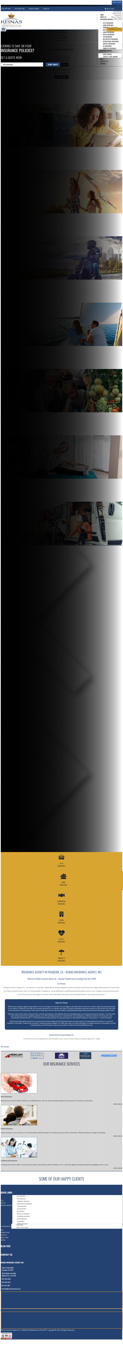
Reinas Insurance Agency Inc (10, 1330)
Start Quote (53, 64)
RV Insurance (20, 1221)
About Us (103, 17)
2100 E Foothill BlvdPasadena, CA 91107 (8, 1269)
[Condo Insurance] (61, 914)
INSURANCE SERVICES (106, 19)
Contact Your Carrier (22, 1227)
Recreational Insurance (111, 41)
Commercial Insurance (23, 1201)
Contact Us (4, 1235)
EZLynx (42, 1330)
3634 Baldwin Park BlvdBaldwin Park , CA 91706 (9, 1274)
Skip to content (117, 2)
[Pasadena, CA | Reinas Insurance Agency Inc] (11, 27)
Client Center (19, 1225)
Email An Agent (33, 9)
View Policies (117, 12)
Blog (2, 1230)
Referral (3, 1240)
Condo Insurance (108, 32)
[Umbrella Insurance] (61, 952)
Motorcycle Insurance (110, 39)
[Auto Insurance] (61, 857)
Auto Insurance (108, 23)
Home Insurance (108, 25)
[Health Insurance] (61, 933)
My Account (110, 9)
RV (31, 1018)
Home (102, 15)
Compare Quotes (114, 29)
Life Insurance (107, 37)
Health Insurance (108, 34)
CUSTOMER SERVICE (5, 1226)
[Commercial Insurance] (61, 895)
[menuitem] (115, 12)
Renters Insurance (109, 44)
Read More (117, 1104)
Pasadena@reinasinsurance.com (10, 1289)
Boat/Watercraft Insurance (24, 1204)
